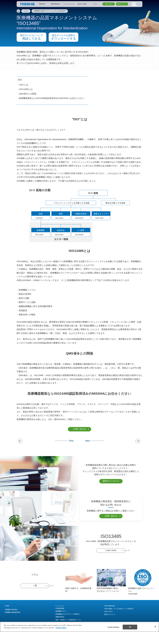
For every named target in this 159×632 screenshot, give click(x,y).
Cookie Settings (113, 627)
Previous (66, 577)
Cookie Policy (61, 628)
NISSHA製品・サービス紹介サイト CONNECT (119, 609)
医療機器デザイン (61, 611)
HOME (7, 606)
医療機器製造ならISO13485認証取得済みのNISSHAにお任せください (51, 98)
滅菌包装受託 (60, 617)
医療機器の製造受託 (11, 609)
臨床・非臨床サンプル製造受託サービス (68, 620)
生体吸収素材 (60, 608)
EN (137, 4)
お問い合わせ (79, 429)
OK (130, 627)
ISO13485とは (26, 89)
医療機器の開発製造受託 (12, 612)
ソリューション (59, 606)
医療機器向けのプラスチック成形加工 (68, 614)
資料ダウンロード (111, 481)
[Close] (155, 626)
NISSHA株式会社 (109, 606)
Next (149, 577)
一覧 (35, 585)
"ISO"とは (23, 85)
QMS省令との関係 (27, 94)
